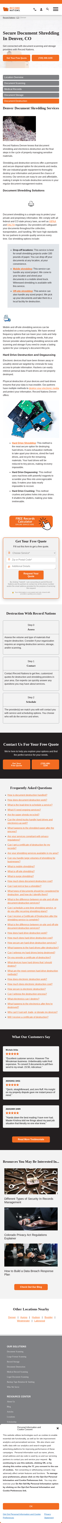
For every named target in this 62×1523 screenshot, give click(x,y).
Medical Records (13, 89)
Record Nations (9, 18)
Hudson (36, 1317)
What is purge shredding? (20, 876)
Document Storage (14, 95)
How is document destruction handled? (27, 795)
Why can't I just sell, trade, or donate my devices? (32, 1012)
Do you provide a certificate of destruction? (29, 957)
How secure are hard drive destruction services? (32, 943)
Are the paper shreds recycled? (23, 814)
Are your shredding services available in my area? (33, 853)
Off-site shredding (23, 291)
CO (17, 18)
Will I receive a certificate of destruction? (27, 1017)
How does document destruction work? (27, 800)
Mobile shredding (22, 269)
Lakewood (39, 1321)
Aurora (23, 1317)
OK (31, 1506)
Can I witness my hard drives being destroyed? (31, 952)
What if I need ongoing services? (24, 810)
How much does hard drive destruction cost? (30, 938)
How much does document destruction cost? (30, 881)
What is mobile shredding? (21, 866)
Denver (12, 1317)
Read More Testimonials (31, 1139)
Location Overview (13, 77)
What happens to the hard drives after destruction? (33, 947)
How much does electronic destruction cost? (29, 984)
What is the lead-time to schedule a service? (29, 805)
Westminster (23, 1321)
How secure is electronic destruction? (26, 989)
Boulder (49, 1317)
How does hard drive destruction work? (27, 933)
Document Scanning (14, 83)
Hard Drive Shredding (24, 443)
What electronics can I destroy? (23, 999)
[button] (57, 1428)
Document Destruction (15, 101)
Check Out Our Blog (31, 1287)
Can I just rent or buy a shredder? (24, 886)
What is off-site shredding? (21, 871)
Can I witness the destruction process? (27, 994)
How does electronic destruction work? (27, 979)
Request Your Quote (31, 575)
